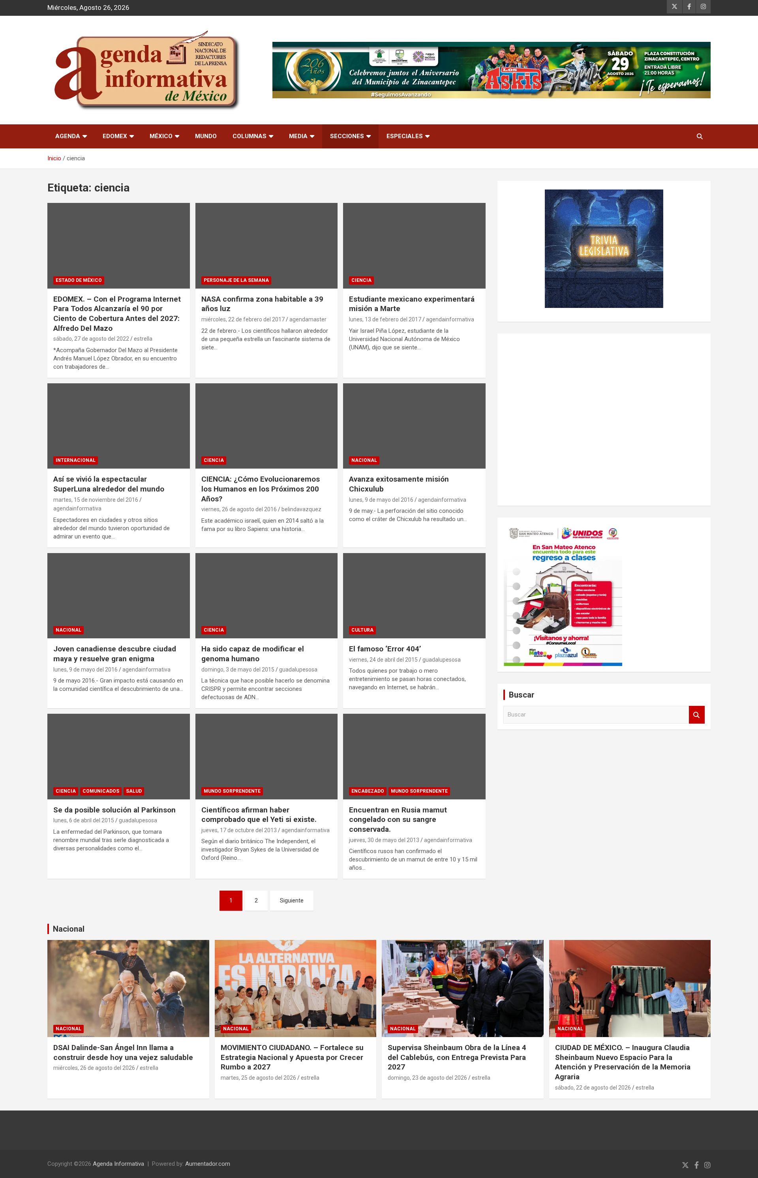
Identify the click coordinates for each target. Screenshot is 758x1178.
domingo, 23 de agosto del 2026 (427, 1078)
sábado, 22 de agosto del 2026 (593, 1087)
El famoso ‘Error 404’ (385, 648)
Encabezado (367, 791)
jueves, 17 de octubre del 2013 (239, 830)
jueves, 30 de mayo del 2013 (384, 840)
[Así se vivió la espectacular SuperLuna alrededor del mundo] (118, 426)
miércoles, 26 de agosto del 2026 (94, 1068)
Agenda (67, 136)
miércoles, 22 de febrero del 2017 (243, 319)
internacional (76, 460)
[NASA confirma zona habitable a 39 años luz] (266, 246)
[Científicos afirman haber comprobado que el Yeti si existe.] (266, 756)
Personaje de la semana (236, 280)
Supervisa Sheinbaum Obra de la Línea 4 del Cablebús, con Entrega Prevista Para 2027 (457, 1057)
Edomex (115, 136)
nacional (364, 460)
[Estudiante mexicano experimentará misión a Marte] (414, 246)
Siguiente (292, 900)
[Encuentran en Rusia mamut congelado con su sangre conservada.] (414, 756)
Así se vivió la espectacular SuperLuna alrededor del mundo (108, 484)
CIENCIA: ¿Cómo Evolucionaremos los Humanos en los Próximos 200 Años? (260, 489)
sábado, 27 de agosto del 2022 (91, 339)
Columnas (249, 136)
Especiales (405, 136)
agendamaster (307, 319)
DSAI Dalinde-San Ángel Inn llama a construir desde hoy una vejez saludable (123, 1052)
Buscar (697, 715)
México (161, 136)
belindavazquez (301, 509)
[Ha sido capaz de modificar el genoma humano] (266, 596)
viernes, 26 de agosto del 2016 (239, 509)
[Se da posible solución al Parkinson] (118, 756)
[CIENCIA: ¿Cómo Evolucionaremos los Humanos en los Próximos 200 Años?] (266, 426)
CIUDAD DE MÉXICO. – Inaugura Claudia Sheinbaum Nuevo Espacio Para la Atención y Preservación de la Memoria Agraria (622, 1062)
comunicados (101, 791)
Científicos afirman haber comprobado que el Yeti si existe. (259, 814)
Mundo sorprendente (232, 791)
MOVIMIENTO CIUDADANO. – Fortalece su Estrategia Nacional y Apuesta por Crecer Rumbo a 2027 (292, 1057)
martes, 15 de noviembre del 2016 (95, 500)
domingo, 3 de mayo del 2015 (237, 669)
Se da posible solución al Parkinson (114, 809)
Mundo (206, 136)
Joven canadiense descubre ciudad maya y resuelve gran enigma (114, 653)
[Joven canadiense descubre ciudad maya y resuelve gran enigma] (118, 596)
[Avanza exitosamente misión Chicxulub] (414, 426)
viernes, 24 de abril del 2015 (383, 660)
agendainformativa (450, 319)
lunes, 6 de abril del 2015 (83, 820)
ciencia (361, 280)
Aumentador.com (207, 1163)
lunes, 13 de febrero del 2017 (385, 319)
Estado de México (79, 280)
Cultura (362, 630)
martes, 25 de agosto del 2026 (258, 1078)
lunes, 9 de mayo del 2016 (381, 500)
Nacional (68, 929)
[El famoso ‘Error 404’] (414, 596)
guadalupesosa (298, 669)
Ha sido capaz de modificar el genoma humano (252, 653)
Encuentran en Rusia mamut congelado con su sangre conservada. (398, 819)
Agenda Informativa (118, 1163)
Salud (134, 791)
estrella (143, 339)
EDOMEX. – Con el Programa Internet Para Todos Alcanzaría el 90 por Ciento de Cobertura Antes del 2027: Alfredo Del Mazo (117, 313)
